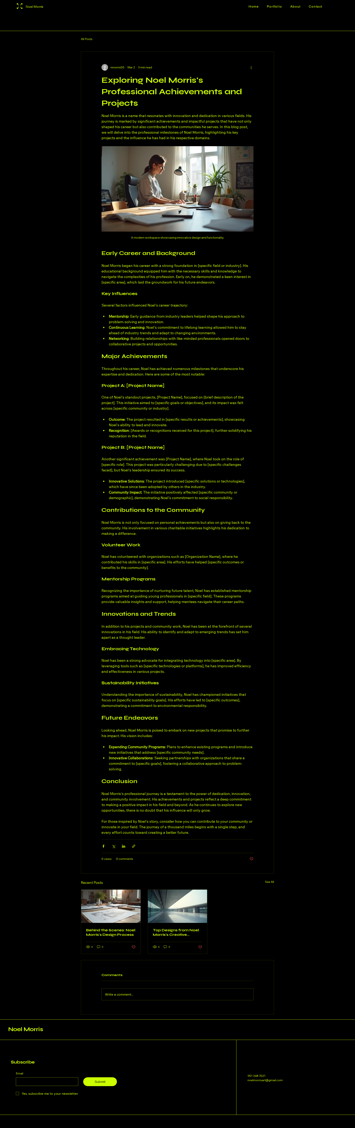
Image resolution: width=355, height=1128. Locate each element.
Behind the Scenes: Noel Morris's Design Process (110, 932)
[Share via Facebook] (103, 846)
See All (269, 882)
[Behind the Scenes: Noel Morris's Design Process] (111, 906)
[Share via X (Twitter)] (113, 846)
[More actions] (251, 67)
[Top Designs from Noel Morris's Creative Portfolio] (177, 906)
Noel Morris (25, 1029)
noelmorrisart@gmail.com (265, 1080)
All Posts (86, 39)
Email (19, 1073)
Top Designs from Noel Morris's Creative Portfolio (176, 932)
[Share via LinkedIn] (124, 846)
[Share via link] (134, 846)
